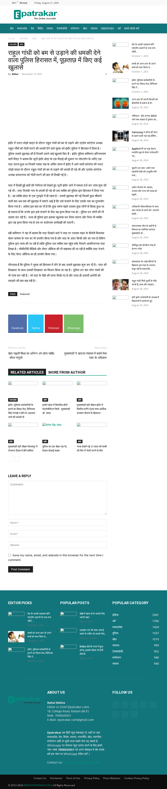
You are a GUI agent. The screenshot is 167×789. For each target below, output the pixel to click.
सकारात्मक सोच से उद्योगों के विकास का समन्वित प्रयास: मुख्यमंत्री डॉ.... (144, 229)
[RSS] (136, 2)
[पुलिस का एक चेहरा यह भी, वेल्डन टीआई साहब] (57, 433)
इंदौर (35, 38)
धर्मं (119, 28)
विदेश (40, 28)
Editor (15, 73)
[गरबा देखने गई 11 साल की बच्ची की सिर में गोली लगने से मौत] (92, 433)
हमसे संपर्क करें (131, 28)
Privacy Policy (91, 778)
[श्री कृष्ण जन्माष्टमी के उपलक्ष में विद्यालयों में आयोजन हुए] (120, 301)
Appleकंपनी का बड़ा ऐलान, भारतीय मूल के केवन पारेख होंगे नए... (145, 152)
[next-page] (17, 458)
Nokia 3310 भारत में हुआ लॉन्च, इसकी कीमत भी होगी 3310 (91, 650)
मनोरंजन (75, 28)
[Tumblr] (142, 2)
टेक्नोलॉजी (62, 28)
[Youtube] (156, 2)
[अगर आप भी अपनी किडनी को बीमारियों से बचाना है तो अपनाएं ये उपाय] (120, 103)
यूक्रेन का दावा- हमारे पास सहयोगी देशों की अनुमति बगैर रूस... (144, 172)
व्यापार (50, 28)
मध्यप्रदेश (22, 28)
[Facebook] (109, 2)
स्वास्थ (94, 28)
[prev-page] (10, 458)
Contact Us (40, 778)
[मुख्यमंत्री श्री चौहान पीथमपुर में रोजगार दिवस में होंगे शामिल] (23, 433)
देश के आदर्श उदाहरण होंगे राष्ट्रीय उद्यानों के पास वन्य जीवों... (143, 48)
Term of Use (73, 778)
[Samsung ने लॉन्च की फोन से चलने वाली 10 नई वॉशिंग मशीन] (120, 136)
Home (11, 38)
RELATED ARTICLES (27, 372)
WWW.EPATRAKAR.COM (37, 785)
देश (32, 28)
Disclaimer (56, 778)
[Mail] (122, 2)
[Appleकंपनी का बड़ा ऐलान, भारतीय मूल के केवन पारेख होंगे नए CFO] (120, 152)
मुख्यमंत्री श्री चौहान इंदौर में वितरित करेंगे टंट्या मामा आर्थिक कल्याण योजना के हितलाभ (91, 409)
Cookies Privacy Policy (136, 778)
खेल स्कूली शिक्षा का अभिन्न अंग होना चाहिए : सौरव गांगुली (31, 356)
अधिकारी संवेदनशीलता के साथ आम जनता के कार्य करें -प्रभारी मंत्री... (145, 210)
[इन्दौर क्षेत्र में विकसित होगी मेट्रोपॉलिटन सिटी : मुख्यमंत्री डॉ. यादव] (57, 391)
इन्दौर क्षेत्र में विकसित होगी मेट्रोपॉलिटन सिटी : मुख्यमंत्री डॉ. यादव (56, 409)
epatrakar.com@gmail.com (81, 762)
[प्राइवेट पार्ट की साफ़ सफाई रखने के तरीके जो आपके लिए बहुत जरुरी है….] (68, 634)
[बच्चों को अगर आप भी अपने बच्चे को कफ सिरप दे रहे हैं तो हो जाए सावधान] (120, 67)
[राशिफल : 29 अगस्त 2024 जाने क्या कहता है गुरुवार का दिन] (120, 119)
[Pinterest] (129, 2)
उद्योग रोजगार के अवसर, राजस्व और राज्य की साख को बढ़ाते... (144, 191)
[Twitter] (149, 2)
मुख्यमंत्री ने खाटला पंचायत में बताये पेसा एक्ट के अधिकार (85, 356)
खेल (85, 28)
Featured (25, 293)
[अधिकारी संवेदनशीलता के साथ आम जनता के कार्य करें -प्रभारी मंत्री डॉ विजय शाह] (120, 210)
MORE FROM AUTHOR (66, 372)
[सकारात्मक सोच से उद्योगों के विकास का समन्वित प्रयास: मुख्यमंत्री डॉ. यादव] (120, 229)
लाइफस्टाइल (107, 28)
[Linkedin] (115, 2)
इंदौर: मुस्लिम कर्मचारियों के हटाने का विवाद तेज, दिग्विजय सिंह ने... (144, 84)
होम (11, 28)
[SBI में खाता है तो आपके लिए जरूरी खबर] (68, 617)
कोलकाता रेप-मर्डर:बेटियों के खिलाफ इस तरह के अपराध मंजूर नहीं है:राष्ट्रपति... (144, 265)
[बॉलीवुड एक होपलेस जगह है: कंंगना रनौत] (120, 249)
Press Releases (111, 778)
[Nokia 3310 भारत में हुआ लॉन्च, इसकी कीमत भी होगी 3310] (68, 650)
